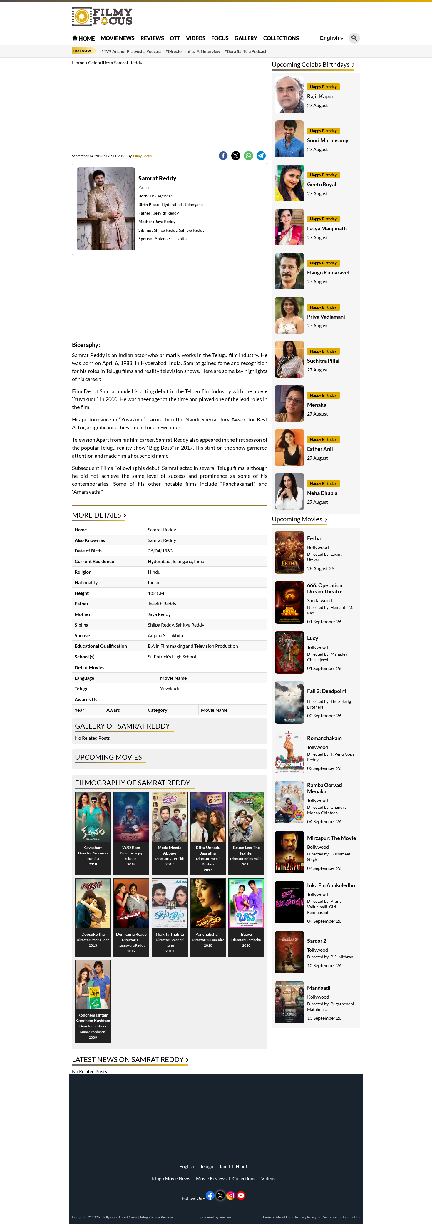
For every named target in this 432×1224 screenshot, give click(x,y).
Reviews (152, 38)
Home (86, 38)
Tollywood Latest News (120, 1217)
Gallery (246, 38)
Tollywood (317, 647)
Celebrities (99, 62)
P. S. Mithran (342, 956)
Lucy (312, 638)
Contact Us (351, 1217)
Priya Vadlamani (326, 316)
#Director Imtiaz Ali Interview (192, 51)
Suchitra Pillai (323, 360)
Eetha (314, 538)
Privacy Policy (306, 1217)
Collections (281, 38)
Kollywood (318, 996)
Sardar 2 (316, 940)
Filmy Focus (140, 156)
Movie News (118, 38)
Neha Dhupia (322, 493)
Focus (220, 38)
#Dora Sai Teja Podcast (245, 51)
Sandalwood (319, 600)
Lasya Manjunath (327, 228)
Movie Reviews (211, 1178)
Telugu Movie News (170, 1178)
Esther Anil (320, 449)
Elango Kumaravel (328, 272)
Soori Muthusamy (328, 140)
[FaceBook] (223, 155)
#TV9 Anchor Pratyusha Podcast (131, 51)
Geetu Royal (321, 184)
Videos (195, 38)
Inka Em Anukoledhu (331, 885)
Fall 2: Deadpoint (326, 691)
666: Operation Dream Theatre (325, 588)
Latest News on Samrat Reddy (128, 1059)
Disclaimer (330, 1217)
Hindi (241, 1166)
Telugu (206, 1166)
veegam (225, 1217)
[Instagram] (230, 1195)
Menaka (316, 404)
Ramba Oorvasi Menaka (325, 788)
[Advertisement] (39, 147)
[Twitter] (235, 155)
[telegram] (261, 155)
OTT (175, 38)
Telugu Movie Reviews (156, 1217)
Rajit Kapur (320, 96)
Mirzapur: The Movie (331, 838)
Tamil (224, 1166)
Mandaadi (318, 987)
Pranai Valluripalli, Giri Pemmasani (325, 907)
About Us (283, 1217)
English (329, 38)
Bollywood (318, 547)
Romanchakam (324, 738)
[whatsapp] (248, 155)
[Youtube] (241, 1195)
